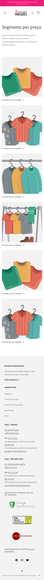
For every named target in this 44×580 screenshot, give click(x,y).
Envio (7, 416)
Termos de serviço (12, 399)
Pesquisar (8, 394)
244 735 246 (13, 472)
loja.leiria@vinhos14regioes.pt (17, 485)
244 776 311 (12, 438)
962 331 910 (9, 479)
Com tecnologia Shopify (33, 575)
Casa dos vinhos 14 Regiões (16, 575)
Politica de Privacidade (14, 405)
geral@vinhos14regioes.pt (15, 451)
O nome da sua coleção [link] (12, 100)
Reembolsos (9, 410)
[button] (5, 13)
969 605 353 (9, 444)
